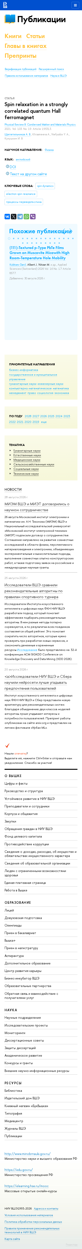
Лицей (9, 910)
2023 (67, 416)
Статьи (35, 36)
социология (45, 393)
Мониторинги (15, 1033)
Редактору (71, 1244)
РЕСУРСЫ (13, 1083)
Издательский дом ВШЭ (22, 1098)
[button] (9, 238)
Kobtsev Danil (18, 265)
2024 (59, 416)
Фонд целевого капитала (23, 836)
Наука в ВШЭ (58, 76)
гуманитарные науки (22, 384)
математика (61, 388)
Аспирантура (14, 955)
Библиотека (13, 1090)
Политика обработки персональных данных (33, 1222)
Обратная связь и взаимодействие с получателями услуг (31, 995)
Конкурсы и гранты (19, 1063)
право (32, 393)
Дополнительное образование (28, 963)
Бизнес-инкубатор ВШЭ (22, 978)
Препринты (20, 56)
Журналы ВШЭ (15, 1128)
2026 (43, 416)
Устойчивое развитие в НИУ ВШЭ (30, 798)
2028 (28, 416)
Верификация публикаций (20, 69)
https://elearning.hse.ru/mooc (27, 1186)
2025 (51, 416)
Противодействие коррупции (27, 844)
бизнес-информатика (23, 370)
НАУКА (11, 1010)
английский (23, 159)
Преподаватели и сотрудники (27, 806)
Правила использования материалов (26, 76)
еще (44, 422)
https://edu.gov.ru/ (19, 1170)
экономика (61, 393)
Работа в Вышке (16, 890)
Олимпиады (13, 925)
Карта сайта (12, 1239)
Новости (13, 489)
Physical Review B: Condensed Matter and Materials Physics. (40, 124)
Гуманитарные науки (27, 450)
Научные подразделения (23, 1017)
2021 (20, 422)
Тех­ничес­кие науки (26, 473)
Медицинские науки (26, 460)
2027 (36, 416)
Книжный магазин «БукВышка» (26, 1106)
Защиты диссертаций (20, 1048)
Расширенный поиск (51, 69)
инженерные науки (50, 384)
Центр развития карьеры (23, 971)
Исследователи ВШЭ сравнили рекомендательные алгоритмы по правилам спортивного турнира (34, 591)
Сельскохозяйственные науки (33, 464)
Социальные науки (26, 469)
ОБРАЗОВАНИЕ (18, 902)
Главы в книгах (26, 46)
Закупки (10, 821)
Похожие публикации (40, 231)
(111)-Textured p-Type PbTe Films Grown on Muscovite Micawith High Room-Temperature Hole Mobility (39, 252)
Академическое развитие (23, 1055)
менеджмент (17, 393)
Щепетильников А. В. (18, 134)
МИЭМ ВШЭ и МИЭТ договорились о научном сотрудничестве (37, 506)
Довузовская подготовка (23, 918)
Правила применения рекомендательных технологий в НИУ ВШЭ (32, 1230)
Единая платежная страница (25, 882)
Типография (13, 1113)
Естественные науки (27, 455)
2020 (28, 422)
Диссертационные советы (24, 1040)
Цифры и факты (16, 783)
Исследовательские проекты (26, 1025)
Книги (13, 36)
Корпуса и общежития (21, 814)
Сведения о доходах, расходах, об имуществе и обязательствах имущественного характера (41, 853)
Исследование (27, 650)
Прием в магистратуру (21, 948)
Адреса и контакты (46, 1208)
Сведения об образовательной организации (37, 863)
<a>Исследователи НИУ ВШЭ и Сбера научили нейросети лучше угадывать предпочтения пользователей (38, 682)
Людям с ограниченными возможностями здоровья (35, 873)
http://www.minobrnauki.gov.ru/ (28, 1154)
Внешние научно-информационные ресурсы (37, 1070)
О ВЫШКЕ (13, 776)
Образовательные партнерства (28, 986)
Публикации (41, 19)
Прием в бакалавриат (20, 933)
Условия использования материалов (29, 1215)
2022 (12, 422)
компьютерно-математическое (30, 388)
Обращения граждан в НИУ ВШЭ (29, 829)
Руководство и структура (24, 791)
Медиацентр (14, 1121)
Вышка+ (10, 940)
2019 (36, 422)
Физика (49, 150)
